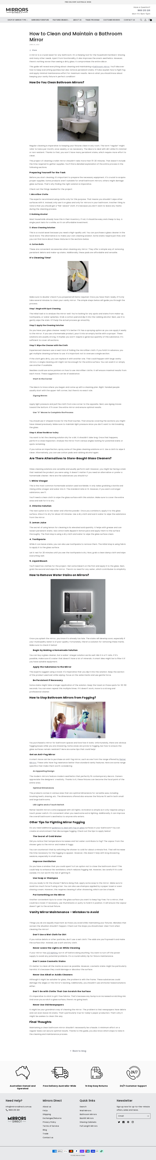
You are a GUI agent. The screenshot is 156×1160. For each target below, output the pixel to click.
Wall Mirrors (85, 1110)
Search (83, 1106)
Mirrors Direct (80, 1155)
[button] (141, 20)
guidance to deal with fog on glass (68, 827)
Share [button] (34, 50)
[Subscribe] (147, 1115)
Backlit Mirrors (87, 1118)
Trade (45, 1133)
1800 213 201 (144, 10)
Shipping (47, 1114)
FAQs (45, 1110)
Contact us (48, 1137)
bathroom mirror (101, 66)
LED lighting (52, 952)
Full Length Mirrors (88, 1126)
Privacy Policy (49, 1122)
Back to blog (79, 1050)
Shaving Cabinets (88, 1122)
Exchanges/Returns (52, 1118)
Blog (45, 1130)
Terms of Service (51, 1126)
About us (47, 1106)
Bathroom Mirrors (88, 1114)
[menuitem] (18, 20)
